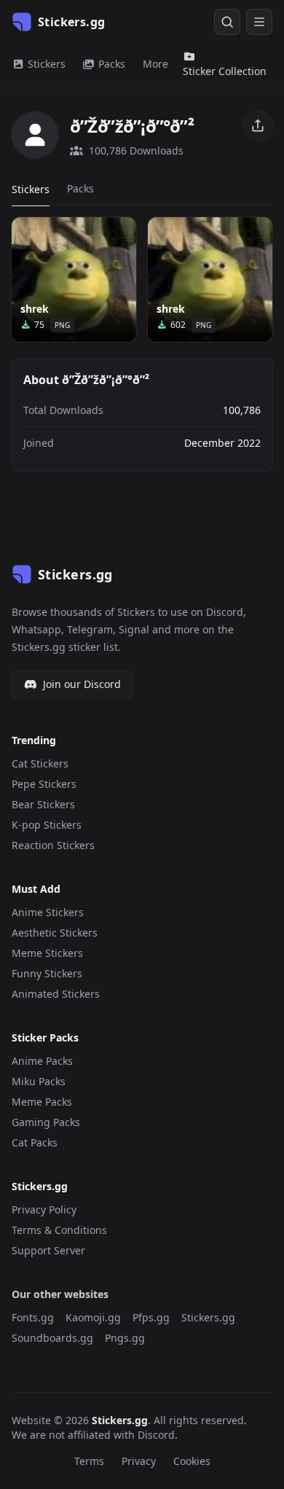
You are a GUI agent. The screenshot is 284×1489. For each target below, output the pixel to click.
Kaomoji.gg (93, 1317)
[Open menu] (259, 22)
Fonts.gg (33, 1317)
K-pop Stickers (47, 825)
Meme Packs (42, 1102)
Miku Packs (39, 1081)
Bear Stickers (43, 804)
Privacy (139, 1461)
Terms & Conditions (59, 1230)
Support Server (48, 1250)
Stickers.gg (208, 1317)
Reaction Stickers (53, 845)
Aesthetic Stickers (55, 932)
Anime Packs (42, 1061)
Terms (89, 1461)
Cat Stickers (40, 763)
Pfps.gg (151, 1317)
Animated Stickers (56, 994)
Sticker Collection (225, 71)
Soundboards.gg (52, 1338)
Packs (110, 64)
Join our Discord (82, 684)
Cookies (191, 1461)
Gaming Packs (46, 1122)
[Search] (227, 22)
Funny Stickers (47, 973)
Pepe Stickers (44, 784)
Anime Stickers (48, 912)
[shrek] (74, 279)
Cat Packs (35, 1142)
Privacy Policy (44, 1209)
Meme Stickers (47, 953)
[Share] (257, 126)
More (155, 64)
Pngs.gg (125, 1338)
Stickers (45, 64)
